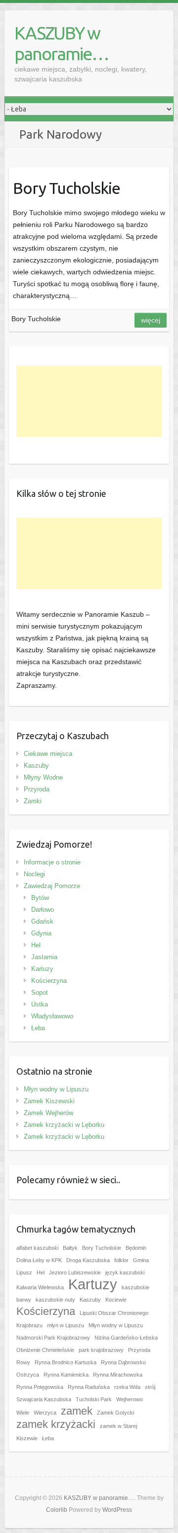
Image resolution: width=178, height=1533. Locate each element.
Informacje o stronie (52, 862)
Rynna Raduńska (89, 1387)
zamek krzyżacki (55, 1424)
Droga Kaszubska (88, 1260)
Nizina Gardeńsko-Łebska (126, 1338)
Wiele (22, 1413)
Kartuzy (42, 968)
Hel (36, 945)
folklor (121, 1260)
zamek (76, 1411)
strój (150, 1387)
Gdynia (41, 933)
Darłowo (42, 909)
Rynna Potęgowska (39, 1387)
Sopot (39, 992)
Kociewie (116, 1300)
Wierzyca (45, 1413)
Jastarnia (44, 957)
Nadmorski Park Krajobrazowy (53, 1338)
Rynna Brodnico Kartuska (65, 1362)
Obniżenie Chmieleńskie (45, 1350)
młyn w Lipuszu (65, 1325)
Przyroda (36, 789)
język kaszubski (124, 1272)
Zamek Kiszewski (49, 1101)
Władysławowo (52, 1016)
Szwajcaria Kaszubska (43, 1399)
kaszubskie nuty (55, 1300)
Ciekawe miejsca (48, 753)
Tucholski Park (94, 1399)
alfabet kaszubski (37, 1248)
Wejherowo (129, 1399)
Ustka (39, 1004)
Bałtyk (70, 1248)
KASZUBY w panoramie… (61, 43)
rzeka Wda (127, 1387)
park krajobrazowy (101, 1350)
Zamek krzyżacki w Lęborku (64, 1124)
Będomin (136, 1248)
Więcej (150, 320)
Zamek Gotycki (115, 1413)
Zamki (33, 801)
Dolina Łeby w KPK (39, 1260)
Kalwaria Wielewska (40, 1287)
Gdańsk (42, 921)
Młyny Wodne (43, 777)
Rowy (23, 1362)
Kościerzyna (49, 980)
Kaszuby (36, 765)
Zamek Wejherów (48, 1113)
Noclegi (34, 874)
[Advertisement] (89, 401)
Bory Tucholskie (66, 188)
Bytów (40, 897)
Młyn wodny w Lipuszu (56, 1089)
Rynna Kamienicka (66, 1375)
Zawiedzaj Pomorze (52, 886)
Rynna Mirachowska (117, 1375)
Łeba (38, 1028)
